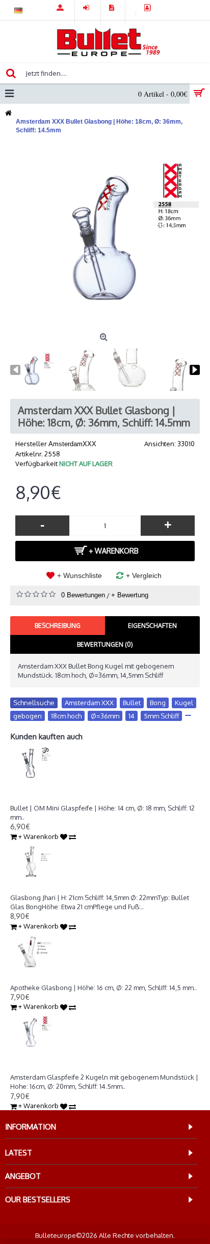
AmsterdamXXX (72, 444)
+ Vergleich (144, 575)
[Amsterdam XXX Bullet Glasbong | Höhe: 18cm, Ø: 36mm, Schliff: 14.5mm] (105, 234)
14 (131, 716)
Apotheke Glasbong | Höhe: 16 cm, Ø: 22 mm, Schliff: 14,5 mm (102, 978)
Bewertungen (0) (105, 644)
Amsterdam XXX (89, 703)
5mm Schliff (161, 716)
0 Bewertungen (83, 595)
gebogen (27, 716)
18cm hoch (66, 716)
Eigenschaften (152, 625)
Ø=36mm (105, 716)
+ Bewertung (129, 595)
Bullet (132, 703)
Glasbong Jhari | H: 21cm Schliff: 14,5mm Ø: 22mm (84, 888)
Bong (158, 703)
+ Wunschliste (79, 575)
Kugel (184, 703)
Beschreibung (58, 625)
